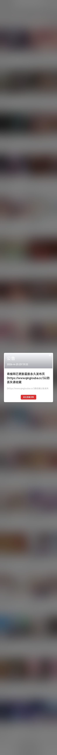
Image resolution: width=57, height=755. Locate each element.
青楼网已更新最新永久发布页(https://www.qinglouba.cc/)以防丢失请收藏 (28, 378)
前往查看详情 (28, 397)
